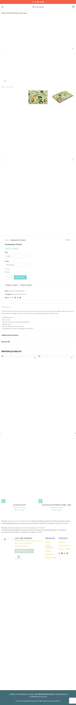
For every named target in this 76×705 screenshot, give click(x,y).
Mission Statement (49, 547)
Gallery (48, 551)
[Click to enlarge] (5, 81)
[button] (3, 48)
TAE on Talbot (64, 549)
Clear (7, 269)
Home (7, 240)
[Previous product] (65, 240)
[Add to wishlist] (35, 357)
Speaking (49, 554)
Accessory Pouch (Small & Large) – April (56, 505)
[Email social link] (61, 553)
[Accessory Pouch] (19, 429)
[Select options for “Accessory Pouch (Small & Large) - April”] (40, 501)
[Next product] (70, 240)
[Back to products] (67, 240)
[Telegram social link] (43, 2)
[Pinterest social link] (38, 2)
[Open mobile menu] (2, 7)
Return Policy (50, 558)
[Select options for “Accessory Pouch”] (3, 501)
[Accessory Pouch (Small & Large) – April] (56, 429)
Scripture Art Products (18, 240)
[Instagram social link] (64, 553)
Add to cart (20, 277)
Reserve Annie (64, 546)
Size (6, 252)
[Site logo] (38, 7)
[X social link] (35, 2)
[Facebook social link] (33, 2)
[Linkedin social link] (40, 2)
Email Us (62, 542)
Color (7, 261)
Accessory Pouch (19, 505)
